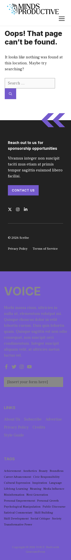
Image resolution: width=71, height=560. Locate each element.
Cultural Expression (17, 483)
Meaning (35, 489)
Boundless (57, 471)
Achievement (12, 471)
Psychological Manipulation (22, 507)
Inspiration (39, 483)
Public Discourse (54, 507)
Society (57, 518)
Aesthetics (30, 471)
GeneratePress (35, 552)
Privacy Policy (18, 249)
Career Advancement (17, 477)
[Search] (10, 93)
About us (12, 419)
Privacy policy (16, 427)
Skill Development (16, 518)
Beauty (43, 471)
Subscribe (33, 419)
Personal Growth (48, 501)
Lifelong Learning (16, 489)
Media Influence (53, 489)
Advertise (54, 419)
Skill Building (44, 513)
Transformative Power (18, 524)
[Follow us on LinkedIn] (26, 209)
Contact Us (23, 190)
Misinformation (14, 495)
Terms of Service (45, 249)
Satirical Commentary (18, 513)
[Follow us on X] (10, 209)
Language (55, 483)
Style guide (14, 435)
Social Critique (40, 518)
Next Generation (37, 495)
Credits (39, 427)
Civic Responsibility (46, 477)
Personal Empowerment (19, 501)
